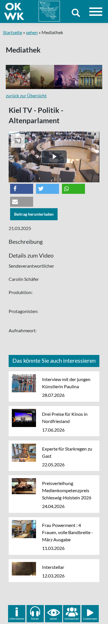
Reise (44, 77)
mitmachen (72, 618)
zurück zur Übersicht (26, 95)
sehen (32, 32)
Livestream (90, 618)
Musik (69, 77)
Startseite (12, 32)
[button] (21, 189)
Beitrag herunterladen (34, 214)
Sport (20, 77)
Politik (93, 77)
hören (35, 618)
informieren (16, 618)
